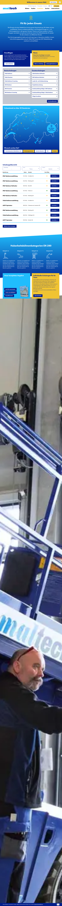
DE (49, 6)
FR (51, 6)
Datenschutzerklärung (38, 904)
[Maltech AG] (10, 8)
